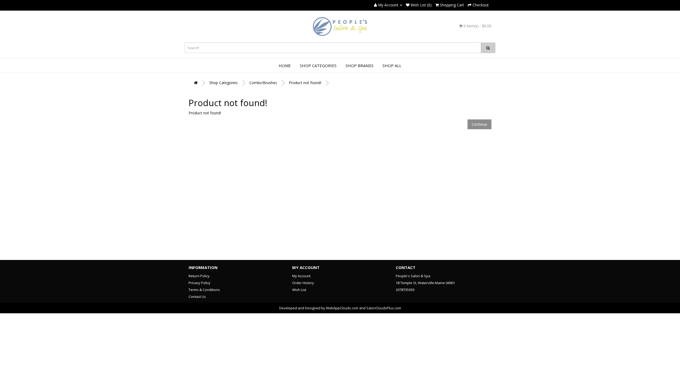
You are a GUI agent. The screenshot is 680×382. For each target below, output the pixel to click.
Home (285, 65)
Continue (479, 124)
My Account (301, 276)
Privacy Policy (199, 282)
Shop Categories (318, 65)
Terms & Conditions (204, 289)
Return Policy (199, 276)
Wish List (299, 289)
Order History (303, 282)
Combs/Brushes (263, 82)
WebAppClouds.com (342, 308)
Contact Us (197, 296)
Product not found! (305, 82)
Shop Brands (359, 65)
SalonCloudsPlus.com (383, 308)
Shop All (391, 65)
